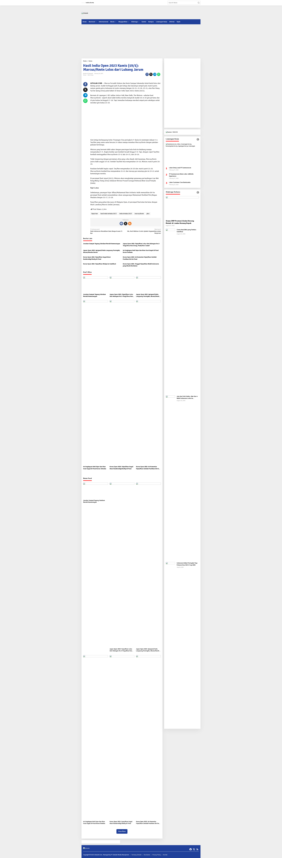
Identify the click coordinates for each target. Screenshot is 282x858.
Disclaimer (147, 855)
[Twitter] (125, 223)
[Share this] (147, 74)
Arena (84, 75)
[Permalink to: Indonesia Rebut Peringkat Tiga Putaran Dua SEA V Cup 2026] (170, 644)
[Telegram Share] (154, 74)
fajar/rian (94, 214)
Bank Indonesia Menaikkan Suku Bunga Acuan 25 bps (106, 231)
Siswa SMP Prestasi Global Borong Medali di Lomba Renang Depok (180, 222)
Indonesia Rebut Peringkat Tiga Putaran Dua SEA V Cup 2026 (187, 564)
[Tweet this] (151, 74)
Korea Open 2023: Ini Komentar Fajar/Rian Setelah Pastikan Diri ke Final (140, 258)
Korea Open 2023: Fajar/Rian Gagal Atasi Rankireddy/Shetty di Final (97, 258)
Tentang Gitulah (136, 855)
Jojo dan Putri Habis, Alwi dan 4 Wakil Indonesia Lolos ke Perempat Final (187, 397)
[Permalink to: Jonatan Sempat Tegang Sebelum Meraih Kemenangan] (95, 284)
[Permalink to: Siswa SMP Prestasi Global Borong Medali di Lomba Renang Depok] (182, 207)
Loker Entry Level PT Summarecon (180, 168)
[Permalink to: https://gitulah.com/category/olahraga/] (198, 192)
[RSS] (130, 223)
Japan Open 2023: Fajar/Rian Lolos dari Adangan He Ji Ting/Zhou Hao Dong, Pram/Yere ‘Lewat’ (141, 245)
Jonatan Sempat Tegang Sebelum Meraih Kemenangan (101, 244)
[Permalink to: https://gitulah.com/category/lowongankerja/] (198, 139)
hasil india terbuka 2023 (109, 214)
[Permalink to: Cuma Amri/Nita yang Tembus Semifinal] (170, 311)
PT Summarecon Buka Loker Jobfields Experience (181, 175)
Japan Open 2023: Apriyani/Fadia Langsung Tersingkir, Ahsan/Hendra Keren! (101, 251)
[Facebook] (121, 223)
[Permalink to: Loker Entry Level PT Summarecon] (182, 154)
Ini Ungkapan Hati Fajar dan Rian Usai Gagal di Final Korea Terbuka (141, 251)
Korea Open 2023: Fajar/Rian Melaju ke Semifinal (99, 264)
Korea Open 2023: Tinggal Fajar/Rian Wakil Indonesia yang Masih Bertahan (141, 265)
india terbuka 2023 (125, 214)
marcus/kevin (139, 214)
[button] (198, 3)
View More (122, 831)
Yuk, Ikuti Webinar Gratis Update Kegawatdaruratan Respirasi (144, 231)
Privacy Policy (156, 855)
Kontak (165, 855)
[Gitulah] (85, 13)
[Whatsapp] (158, 74)
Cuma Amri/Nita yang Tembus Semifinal (186, 231)
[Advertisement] (160, 12)
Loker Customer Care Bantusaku (179, 182)
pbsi (148, 214)
